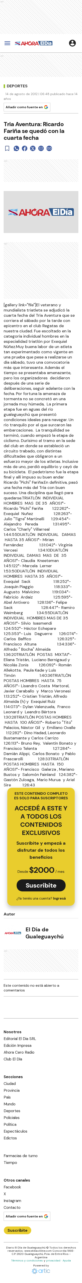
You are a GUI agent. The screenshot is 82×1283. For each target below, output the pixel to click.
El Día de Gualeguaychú (45, 933)
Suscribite (41, 885)
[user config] (72, 43)
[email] (41, 148)
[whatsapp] (16, 148)
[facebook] (24, 148)
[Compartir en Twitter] (33, 148)
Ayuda (67, 1260)
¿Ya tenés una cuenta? (41, 898)
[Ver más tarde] (7, 148)
